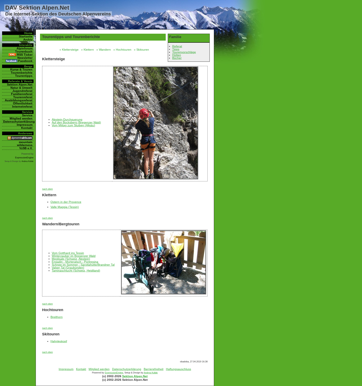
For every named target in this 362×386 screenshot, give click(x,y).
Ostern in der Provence (65, 202)
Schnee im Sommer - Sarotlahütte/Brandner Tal (83, 264)
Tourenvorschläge (184, 52)
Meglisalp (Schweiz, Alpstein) (71, 258)
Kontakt (81, 369)
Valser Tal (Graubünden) (68, 267)
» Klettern (88, 49)
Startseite (25, 36)
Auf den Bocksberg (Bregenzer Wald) (76, 122)
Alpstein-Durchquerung (67, 119)
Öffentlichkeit (22, 103)
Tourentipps (23, 75)
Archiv (27, 39)
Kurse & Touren (21, 69)
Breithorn (56, 317)
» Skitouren (142, 49)
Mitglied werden (99, 369)
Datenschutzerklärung (126, 369)
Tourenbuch (23, 51)
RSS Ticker (24, 54)
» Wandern (104, 49)
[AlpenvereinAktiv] (19, 139)
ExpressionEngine (114, 372)
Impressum (66, 369)
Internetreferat (22, 106)
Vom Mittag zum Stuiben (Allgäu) (73, 125)
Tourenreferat (22, 97)
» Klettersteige (69, 49)
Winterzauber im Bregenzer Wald (74, 256)
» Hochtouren (123, 49)
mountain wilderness (24, 143)
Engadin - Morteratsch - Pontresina (75, 261)
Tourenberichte (21, 72)
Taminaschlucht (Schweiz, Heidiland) (76, 270)
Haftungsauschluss (178, 369)
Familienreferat (21, 94)
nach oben (47, 189)
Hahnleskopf (58, 341)
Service (27, 115)
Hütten (176, 55)
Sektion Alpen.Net (135, 376)
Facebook (25, 61)
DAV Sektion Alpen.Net (37, 7)
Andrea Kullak (151, 372)
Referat (177, 46)
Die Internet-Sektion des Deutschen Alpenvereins (58, 14)
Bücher (177, 58)
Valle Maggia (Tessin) (64, 207)
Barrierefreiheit (153, 369)
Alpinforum (24, 48)
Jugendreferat (22, 90)
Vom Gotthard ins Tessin (68, 253)
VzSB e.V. (25, 148)
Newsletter (24, 57)
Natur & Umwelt (21, 87)
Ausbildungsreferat (18, 100)
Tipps (175, 49)
